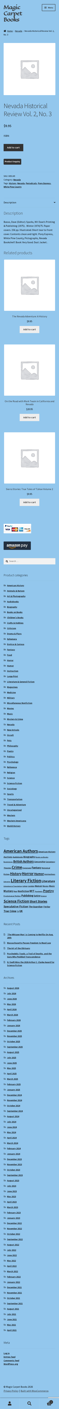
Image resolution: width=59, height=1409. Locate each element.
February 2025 (14, 1084)
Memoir (38, 886)
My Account (10, 1403)
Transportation (14, 799)
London (31, 886)
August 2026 (13, 988)
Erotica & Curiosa (15, 644)
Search (29, 1403)
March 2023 (12, 1207)
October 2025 (13, 1041)
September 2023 (15, 1175)
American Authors (21, 851)
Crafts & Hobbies (15, 622)
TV (18, 911)
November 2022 (14, 1228)
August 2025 (13, 1052)
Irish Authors (49, 874)
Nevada (18, 31)
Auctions (8, 856)
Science (11, 777)
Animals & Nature (15, 590)
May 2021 (11, 1324)
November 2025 (14, 1036)
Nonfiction (23, 891)
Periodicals (31, 183)
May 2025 (11, 1068)
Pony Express (44, 183)
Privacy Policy (11, 1390)
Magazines (12, 687)
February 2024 (14, 1148)
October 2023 (13, 1169)
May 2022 (11, 1260)
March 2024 (12, 1143)
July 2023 (11, 1185)
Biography (12, 607)
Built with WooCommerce (34, 1390)
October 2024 (13, 1105)
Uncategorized (14, 810)
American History (15, 585)
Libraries (7, 882)
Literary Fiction (26, 880)
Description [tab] (10, 202)
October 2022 (13, 1233)
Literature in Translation (13, 886)
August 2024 (13, 1116)
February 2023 (14, 1212)
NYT (32, 891)
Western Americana (16, 820)
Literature (48, 881)
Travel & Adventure (16, 804)
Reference (12, 767)
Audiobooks (13, 601)
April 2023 (12, 1201)
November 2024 (14, 1100)
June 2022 (12, 1255)
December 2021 (14, 1287)
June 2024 (12, 1127)
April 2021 (12, 1330)
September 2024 (15, 1111)
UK (21, 911)
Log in (7, 1353)
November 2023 (14, 1164)
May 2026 (11, 1004)
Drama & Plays (14, 633)
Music (10, 713)
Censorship (39, 861)
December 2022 (14, 1223)
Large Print (12, 676)
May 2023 (11, 1196)
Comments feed (11, 1360)
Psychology (12, 762)
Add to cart (13, 147)
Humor (10, 665)
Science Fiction (14, 783)
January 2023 (13, 1218)
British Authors (23, 861)
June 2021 (12, 1319)
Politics (11, 756)
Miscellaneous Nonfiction (19, 703)
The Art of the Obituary (18, 948)
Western (11, 815)
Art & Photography (16, 596)
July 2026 (11, 993)
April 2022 (12, 1266)
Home (10, 31)
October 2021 (13, 1298)
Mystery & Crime (15, 719)
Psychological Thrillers (12, 896)
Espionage (26, 868)
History (12, 183)
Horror (10, 660)
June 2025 (12, 1063)
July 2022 (11, 1250)
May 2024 (11, 1132)
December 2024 (14, 1095)
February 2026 (14, 1020)
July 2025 (11, 1057)
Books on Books (14, 612)
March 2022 (12, 1271)
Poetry (10, 751)
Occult (10, 735)
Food (9, 655)
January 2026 (13, 1025)
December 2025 (14, 1030)
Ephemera (12, 639)
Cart (45, 1401)
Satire (37, 895)
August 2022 (13, 1244)
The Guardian (36, 906)
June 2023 (12, 1191)
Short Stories (38, 901)
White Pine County (13, 186)
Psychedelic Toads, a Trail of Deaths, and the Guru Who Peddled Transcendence (29, 955)
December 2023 (14, 1159)
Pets (9, 740)
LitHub (25, 886)
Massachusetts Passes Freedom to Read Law (29, 942)
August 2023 (13, 1180)
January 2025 (13, 1089)
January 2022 (13, 1282)
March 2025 (12, 1078)
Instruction (12, 671)
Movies (10, 708)
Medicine (11, 692)
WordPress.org (11, 1364)
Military (11, 697)
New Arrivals (13, 729)
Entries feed (9, 1356)
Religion (11, 772)
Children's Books (15, 617)
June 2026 (12, 998)
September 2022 (15, 1239)
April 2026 (12, 1009)
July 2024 (11, 1121)
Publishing (27, 895)
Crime (17, 867)
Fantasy (11, 649)
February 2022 (14, 1276)
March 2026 (12, 1014)
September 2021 (15, 1303)
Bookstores (8, 862)
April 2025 (12, 1073)
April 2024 (12, 1137)
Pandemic (39, 891)
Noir (15, 891)
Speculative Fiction (16, 906)
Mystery (9, 891)
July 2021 (11, 1314)
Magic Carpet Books (13, 13)
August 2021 (13, 1308)
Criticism (11, 628)
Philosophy (12, 745)
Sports (10, 794)
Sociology (12, 788)
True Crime (10, 911)
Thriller (46, 906)
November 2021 (14, 1292)
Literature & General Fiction (20, 681)
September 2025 (15, 1046)
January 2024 (13, 1153)
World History (13, 826)
